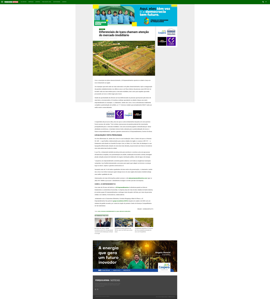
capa (99, 211)
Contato (64, 1)
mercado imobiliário (124, 211)
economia (103, 211)
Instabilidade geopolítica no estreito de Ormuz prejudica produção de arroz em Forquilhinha (144, 230)
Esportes (38, 1)
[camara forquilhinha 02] (135, 26)
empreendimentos (111, 211)
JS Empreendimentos (122, 187)
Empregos (31, 1)
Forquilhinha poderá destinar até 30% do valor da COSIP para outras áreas (123, 230)
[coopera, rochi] (135, 271)
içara (117, 211)
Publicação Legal (46, 1)
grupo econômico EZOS (120, 201)
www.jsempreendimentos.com (138, 178)
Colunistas (24, 1)
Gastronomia (56, 1)
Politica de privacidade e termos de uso (165, 296)
